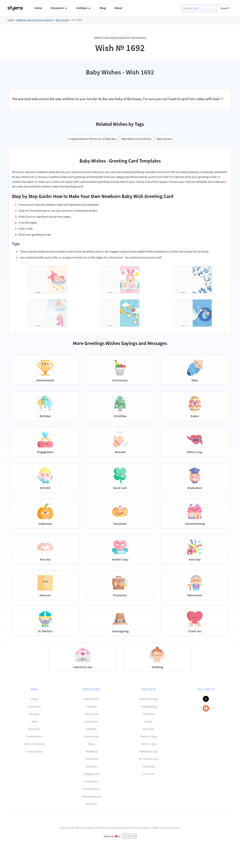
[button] (59, 8)
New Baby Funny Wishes (136, 139)
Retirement (91, 699)
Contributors (34, 736)
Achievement (91, 789)
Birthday (91, 766)
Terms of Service (34, 744)
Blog (103, 8)
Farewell (91, 706)
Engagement (91, 774)
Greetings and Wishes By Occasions (34, 20)
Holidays (34, 714)
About (118, 8)
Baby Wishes (62, 20)
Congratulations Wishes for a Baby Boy (92, 139)
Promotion (91, 781)
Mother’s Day (148, 736)
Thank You (91, 759)
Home (38, 8)
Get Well (91, 729)
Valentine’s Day (148, 699)
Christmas (148, 714)
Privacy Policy (34, 751)
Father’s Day (148, 744)
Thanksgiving (148, 706)
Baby (91, 744)
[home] (15, 8)
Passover (148, 774)
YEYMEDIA (130, 836)
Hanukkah (148, 766)
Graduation (91, 721)
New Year (148, 729)
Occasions (34, 706)
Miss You (91, 804)
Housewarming (91, 796)
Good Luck (91, 714)
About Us (34, 729)
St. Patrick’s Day (148, 759)
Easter (149, 721)
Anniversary (91, 736)
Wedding (91, 751)
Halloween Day (148, 751)
